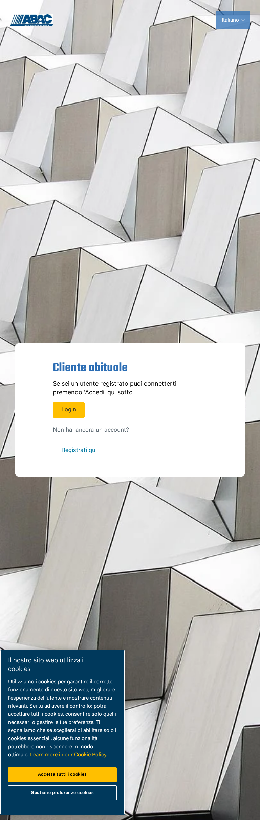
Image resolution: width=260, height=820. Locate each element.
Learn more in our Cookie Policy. (68, 755)
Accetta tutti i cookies (62, 774)
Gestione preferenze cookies (62, 793)
